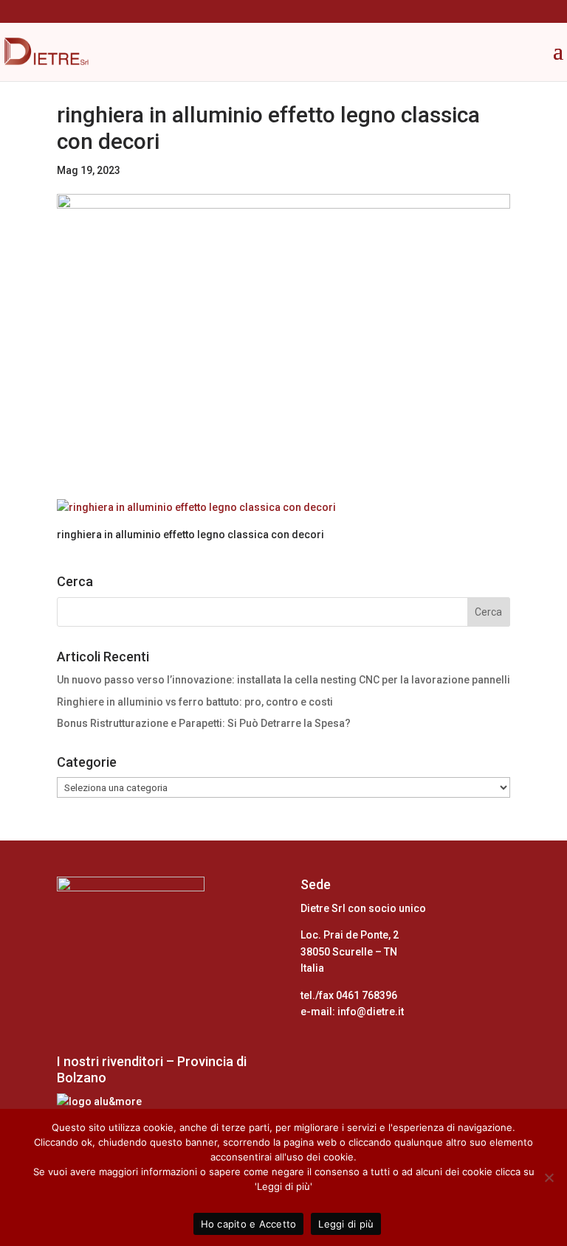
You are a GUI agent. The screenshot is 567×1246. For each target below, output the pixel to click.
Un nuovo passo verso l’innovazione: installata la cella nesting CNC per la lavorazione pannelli (283, 680)
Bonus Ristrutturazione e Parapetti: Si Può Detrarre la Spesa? (204, 723)
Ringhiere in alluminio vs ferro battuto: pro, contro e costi (195, 702)
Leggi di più (346, 1224)
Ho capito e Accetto (249, 1224)
